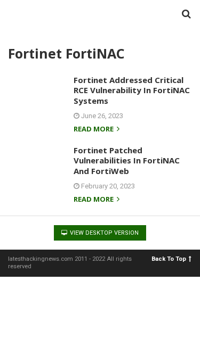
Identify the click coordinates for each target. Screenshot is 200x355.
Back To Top (168, 258)
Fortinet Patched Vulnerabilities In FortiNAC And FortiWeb (127, 160)
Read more (94, 130)
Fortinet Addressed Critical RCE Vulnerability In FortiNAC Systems (132, 90)
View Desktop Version (103, 232)
